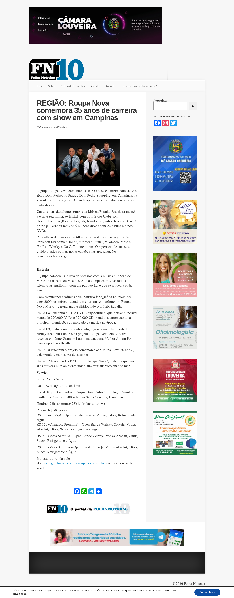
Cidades (95, 86)
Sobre (51, 86)
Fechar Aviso (207, 592)
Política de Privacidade (73, 86)
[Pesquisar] (193, 106)
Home (39, 86)
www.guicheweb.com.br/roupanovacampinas (75, 463)
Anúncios (111, 86)
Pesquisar (160, 100)
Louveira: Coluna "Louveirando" (139, 86)
